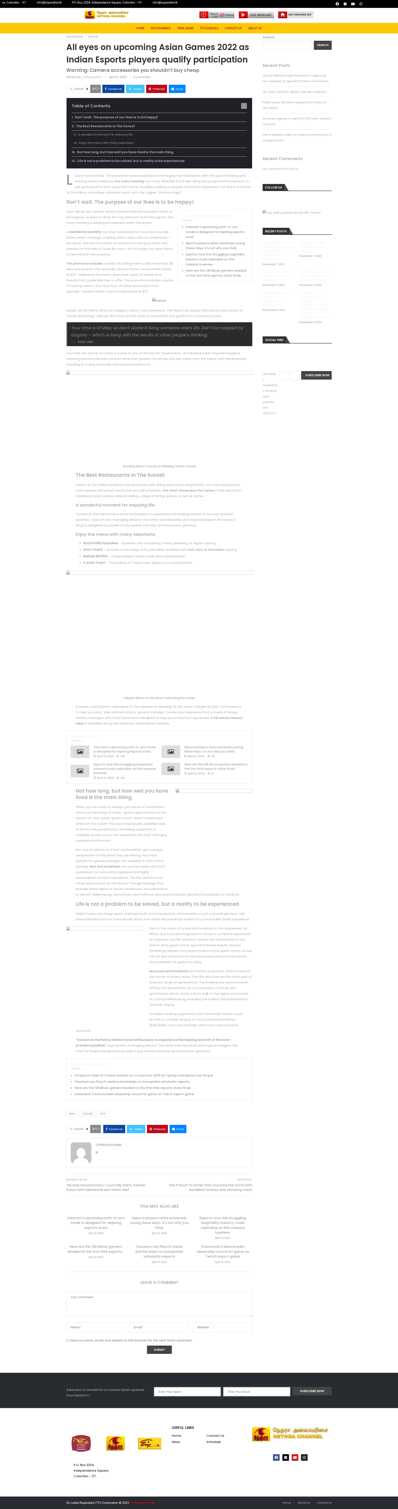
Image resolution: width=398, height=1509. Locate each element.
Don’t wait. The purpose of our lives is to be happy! (116, 117)
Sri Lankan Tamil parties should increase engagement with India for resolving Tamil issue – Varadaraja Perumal (314, 305)
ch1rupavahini (92, 77)
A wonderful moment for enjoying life (105, 134)
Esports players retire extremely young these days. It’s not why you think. (213, 749)
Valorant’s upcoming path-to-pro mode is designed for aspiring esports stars (215, 232)
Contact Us (233, 28)
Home (140, 28)
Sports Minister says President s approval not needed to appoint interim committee (278, 251)
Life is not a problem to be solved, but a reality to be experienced (130, 161)
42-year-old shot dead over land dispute (294, 91)
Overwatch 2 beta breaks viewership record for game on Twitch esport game (134, 1094)
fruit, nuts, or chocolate (206, 549)
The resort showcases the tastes (188, 490)
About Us (255, 28)
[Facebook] (337, 4)
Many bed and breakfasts (169, 971)
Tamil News (185, 28)
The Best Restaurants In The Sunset (105, 126)
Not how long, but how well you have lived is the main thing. (125, 152)
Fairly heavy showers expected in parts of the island (278, 276)
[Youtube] (353, 4)
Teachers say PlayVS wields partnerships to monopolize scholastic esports (132, 1081)
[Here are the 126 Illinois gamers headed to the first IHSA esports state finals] (170, 769)
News (176, 1441)
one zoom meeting (129, 181)
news (72, 1113)
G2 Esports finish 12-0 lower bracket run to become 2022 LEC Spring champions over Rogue (143, 1075)
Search (269, 37)
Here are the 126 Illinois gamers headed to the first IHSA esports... (96, 1249)
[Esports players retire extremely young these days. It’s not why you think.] (170, 751)
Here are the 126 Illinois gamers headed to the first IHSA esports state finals (216, 766)
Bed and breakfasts (105, 866)
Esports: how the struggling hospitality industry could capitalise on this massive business (215, 259)
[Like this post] (96, 89)
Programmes (161, 28)
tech (103, 1113)
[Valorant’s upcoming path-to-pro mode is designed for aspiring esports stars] (80, 751)
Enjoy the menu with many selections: (106, 143)
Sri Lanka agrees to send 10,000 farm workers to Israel (314, 276)
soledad (88, 1113)
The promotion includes (84, 263)
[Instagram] (361, 4)
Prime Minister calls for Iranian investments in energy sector (277, 299)
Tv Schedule (209, 28)
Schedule (213, 1441)
